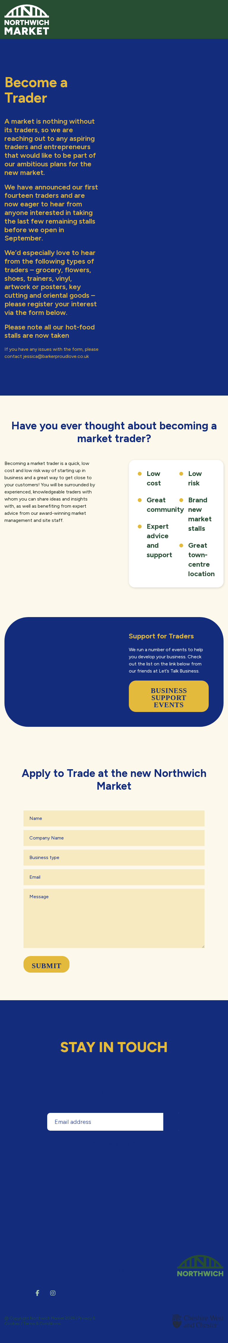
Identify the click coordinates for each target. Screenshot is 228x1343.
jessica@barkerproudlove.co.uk (56, 356)
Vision (85, 1270)
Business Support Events (169, 698)
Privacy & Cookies (124, 1270)
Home (11, 1270)
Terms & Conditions (42, 1323)
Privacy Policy (117, 1143)
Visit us (14, 1293)
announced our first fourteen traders (51, 191)
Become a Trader (48, 1270)
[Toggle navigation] (218, 11)
